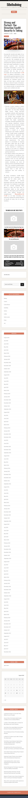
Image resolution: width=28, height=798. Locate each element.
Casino (6, 36)
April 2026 (6, 350)
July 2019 (6, 564)
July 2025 (6, 378)
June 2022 (6, 459)
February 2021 (7, 505)
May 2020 (6, 533)
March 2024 (6, 424)
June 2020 (6, 530)
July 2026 (6, 340)
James (15, 33)
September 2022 (7, 452)
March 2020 (6, 539)
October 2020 (7, 518)
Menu (14, 12)
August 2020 (6, 524)
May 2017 (6, 645)
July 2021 (6, 490)
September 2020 (7, 521)
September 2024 (7, 409)
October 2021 (7, 480)
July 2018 (6, 602)
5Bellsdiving (14, 4)
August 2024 (6, 412)
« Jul (5, 700)
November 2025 (7, 365)
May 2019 (6, 571)
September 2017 (7, 633)
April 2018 (6, 611)
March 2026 (6, 353)
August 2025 (6, 375)
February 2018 (7, 617)
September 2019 (7, 558)
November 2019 (7, 552)
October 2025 (7, 368)
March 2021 (6, 502)
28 (16, 693)
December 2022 (7, 446)
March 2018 (6, 614)
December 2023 (7, 434)
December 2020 (7, 511)
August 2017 (6, 636)
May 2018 (6, 608)
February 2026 (7, 356)
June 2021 (6, 493)
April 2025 (6, 387)
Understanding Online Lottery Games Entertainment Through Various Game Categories (12, 763)
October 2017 (7, 630)
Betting (5, 298)
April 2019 (6, 574)
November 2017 (7, 627)
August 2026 (6, 337)
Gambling (6, 307)
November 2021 (7, 477)
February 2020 (7, 543)
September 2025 (7, 371)
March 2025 (6, 390)
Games (5, 310)
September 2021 (7, 483)
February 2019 (7, 580)
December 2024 (7, 399)
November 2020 (7, 515)
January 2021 (7, 508)
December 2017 (7, 623)
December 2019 (7, 549)
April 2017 (6, 648)
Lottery (5, 314)
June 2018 (6, 605)
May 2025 (6, 384)
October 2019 (7, 555)
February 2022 (7, 468)
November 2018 (7, 589)
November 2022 (7, 449)
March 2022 (6, 465)
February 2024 (7, 427)
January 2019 (7, 583)
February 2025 (7, 393)
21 (16, 690)
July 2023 (6, 440)
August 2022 (6, 455)
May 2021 (6, 496)
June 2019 (6, 567)
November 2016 (7, 651)
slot (4, 323)
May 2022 (6, 462)
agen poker (6, 665)
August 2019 (6, 561)
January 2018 (7, 620)
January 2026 (7, 359)
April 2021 (6, 499)
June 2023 (6, 443)
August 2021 (6, 487)
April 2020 (6, 536)
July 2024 (6, 415)
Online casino (7, 317)
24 (5, 693)
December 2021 (7, 474)
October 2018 (7, 592)
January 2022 (7, 471)
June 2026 (6, 343)
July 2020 (6, 527)
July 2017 (6, 639)
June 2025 (6, 381)
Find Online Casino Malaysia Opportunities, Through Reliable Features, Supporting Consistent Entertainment (13, 743)
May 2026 (6, 347)
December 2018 (7, 586)
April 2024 (6, 421)
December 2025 (7, 362)
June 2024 (6, 418)
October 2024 (7, 406)
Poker (5, 320)
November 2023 (7, 437)
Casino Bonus (7, 304)
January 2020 (7, 546)
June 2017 (6, 642)
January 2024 (7, 431)
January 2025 (7, 396)
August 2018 (6, 599)
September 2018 (7, 595)
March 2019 (6, 577)
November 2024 (7, 403)
